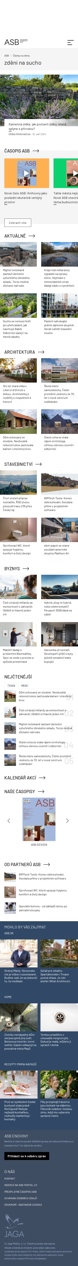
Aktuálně (15, 235)
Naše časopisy (19, 791)
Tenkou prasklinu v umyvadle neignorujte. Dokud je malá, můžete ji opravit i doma (55, 1040)
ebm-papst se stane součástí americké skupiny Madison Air (56, 549)
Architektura (19, 352)
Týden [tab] (11, 685)
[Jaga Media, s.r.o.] (14, 1225)
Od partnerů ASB (22, 864)
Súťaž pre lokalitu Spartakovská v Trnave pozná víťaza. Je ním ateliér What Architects (55, 976)
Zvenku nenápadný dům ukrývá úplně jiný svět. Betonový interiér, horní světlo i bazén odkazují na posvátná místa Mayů (20, 1041)
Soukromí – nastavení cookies (23, 1204)
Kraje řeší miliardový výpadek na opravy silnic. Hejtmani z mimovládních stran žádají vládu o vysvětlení (59, 277)
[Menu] (70, 42)
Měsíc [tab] (24, 685)
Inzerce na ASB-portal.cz (20, 1185)
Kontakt (9, 1178)
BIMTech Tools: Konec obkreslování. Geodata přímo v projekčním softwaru (42, 876)
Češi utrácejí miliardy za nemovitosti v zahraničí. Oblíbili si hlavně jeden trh (42, 712)
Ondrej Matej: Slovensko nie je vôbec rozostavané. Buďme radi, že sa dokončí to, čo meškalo (20, 976)
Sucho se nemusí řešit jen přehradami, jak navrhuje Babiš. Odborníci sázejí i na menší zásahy (17, 328)
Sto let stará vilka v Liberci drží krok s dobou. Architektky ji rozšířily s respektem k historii (17, 393)
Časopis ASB (17, 150)
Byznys (12, 568)
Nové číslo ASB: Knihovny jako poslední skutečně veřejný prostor (25, 197)
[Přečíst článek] (39, 100)
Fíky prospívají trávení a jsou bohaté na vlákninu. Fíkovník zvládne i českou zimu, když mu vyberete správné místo (56, 1108)
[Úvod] (16, 41)
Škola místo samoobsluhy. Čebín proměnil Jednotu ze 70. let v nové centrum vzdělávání (59, 393)
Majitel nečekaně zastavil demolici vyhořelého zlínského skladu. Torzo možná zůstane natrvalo (16, 277)
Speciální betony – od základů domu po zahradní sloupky (43, 908)
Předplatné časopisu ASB (20, 1191)
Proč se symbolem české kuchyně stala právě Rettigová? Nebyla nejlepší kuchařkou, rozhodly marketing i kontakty (20, 1110)
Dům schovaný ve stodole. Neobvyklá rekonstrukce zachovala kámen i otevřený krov (45, 696)
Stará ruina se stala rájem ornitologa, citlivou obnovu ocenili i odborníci (42, 744)
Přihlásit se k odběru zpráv (27, 1156)
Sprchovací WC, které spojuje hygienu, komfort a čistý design (17, 549)
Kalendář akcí (20, 777)
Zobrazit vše (18, 222)
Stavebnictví (18, 464)
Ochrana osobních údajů (20, 1198)
